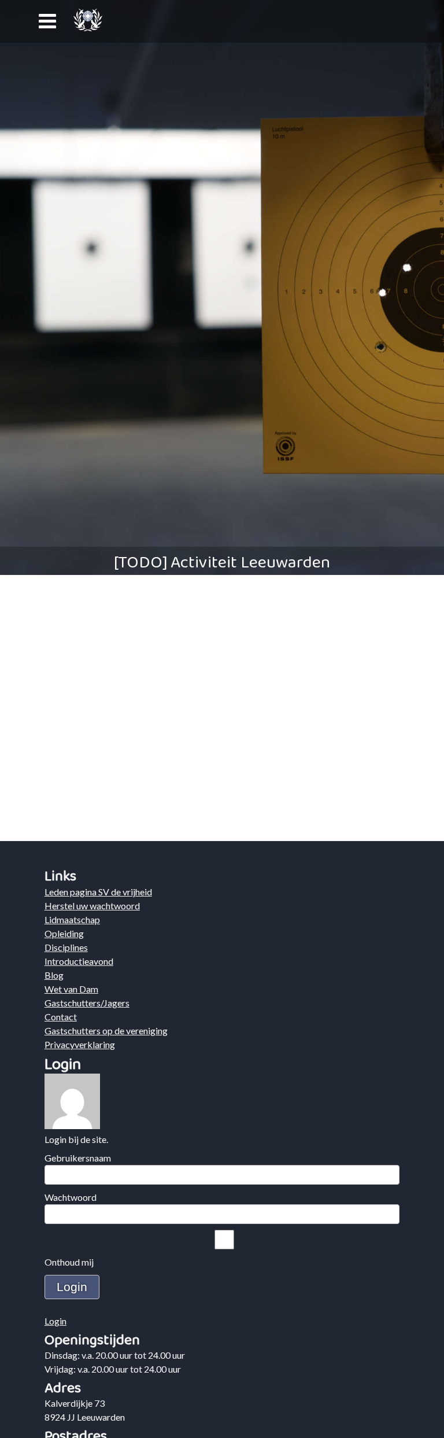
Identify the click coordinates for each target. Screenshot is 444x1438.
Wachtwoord (71, 1197)
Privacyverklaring (80, 1044)
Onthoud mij (69, 1261)
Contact (61, 1016)
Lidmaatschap (72, 919)
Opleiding (64, 933)
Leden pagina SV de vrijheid (98, 891)
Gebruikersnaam (78, 1157)
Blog (54, 974)
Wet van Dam (71, 988)
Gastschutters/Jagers (87, 1002)
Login (55, 1320)
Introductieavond (79, 961)
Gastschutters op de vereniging (106, 1030)
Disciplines (66, 947)
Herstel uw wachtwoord (92, 905)
